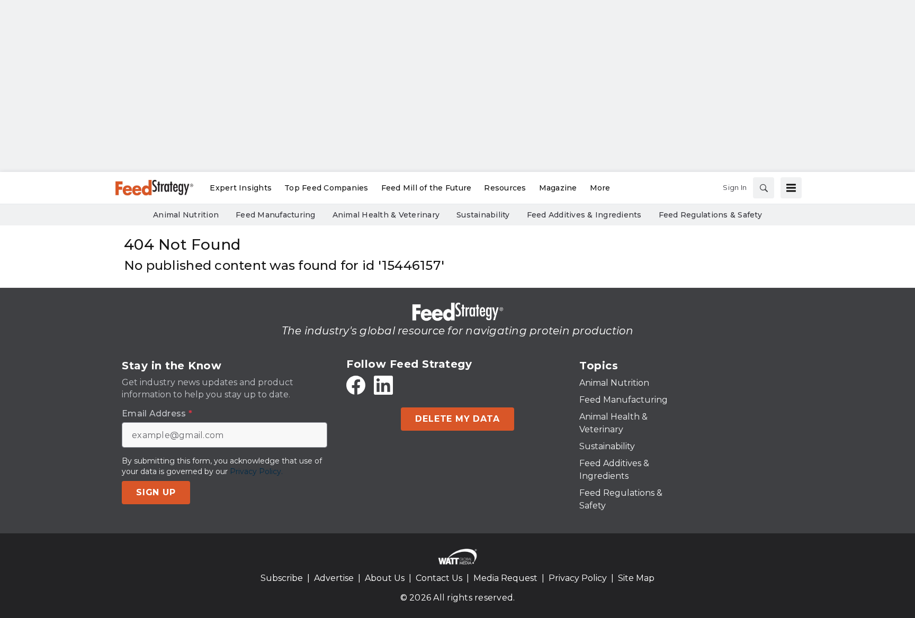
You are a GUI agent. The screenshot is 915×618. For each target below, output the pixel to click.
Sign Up (156, 492)
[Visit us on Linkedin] (383, 385)
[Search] (763, 187)
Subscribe (282, 578)
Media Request (505, 578)
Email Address (157, 414)
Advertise (334, 578)
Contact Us (439, 578)
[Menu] (791, 187)
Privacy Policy (578, 578)
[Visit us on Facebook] (355, 385)
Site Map (636, 578)
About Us (385, 578)
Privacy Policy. (256, 471)
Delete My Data (457, 419)
